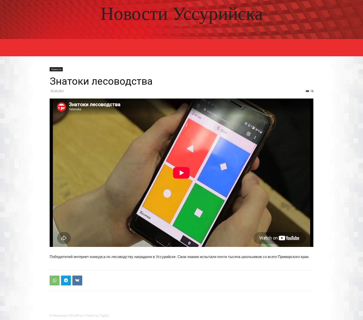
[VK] (77, 280)
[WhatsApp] (55, 280)
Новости (56, 69)
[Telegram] (66, 280)
